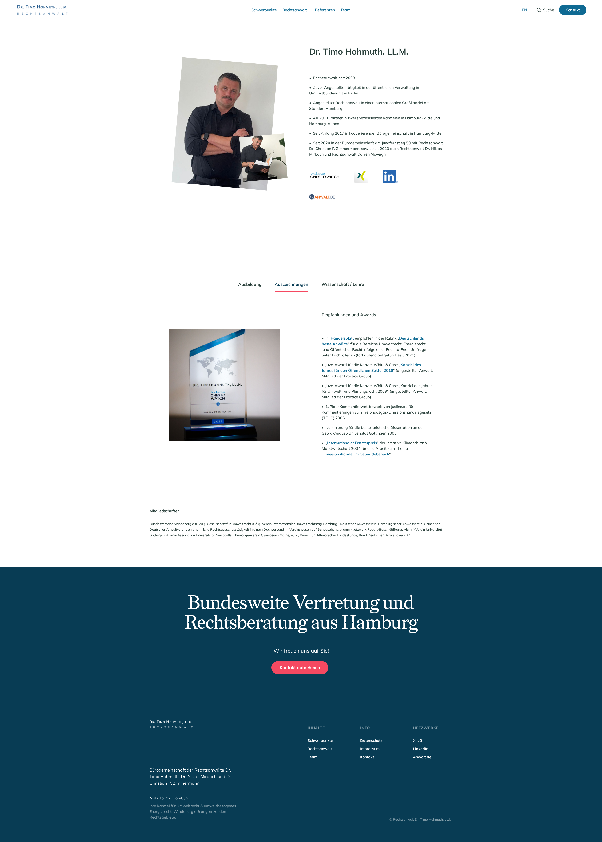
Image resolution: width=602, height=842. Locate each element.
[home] (42, 10)
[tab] (249, 286)
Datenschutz (371, 740)
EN (524, 10)
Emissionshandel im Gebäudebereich (356, 454)
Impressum (370, 748)
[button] (264, 10)
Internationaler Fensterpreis (352, 442)
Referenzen (325, 10)
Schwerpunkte (264, 10)
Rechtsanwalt (294, 10)
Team (345, 10)
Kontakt (367, 757)
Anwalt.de (422, 757)
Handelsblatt (342, 338)
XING (417, 740)
